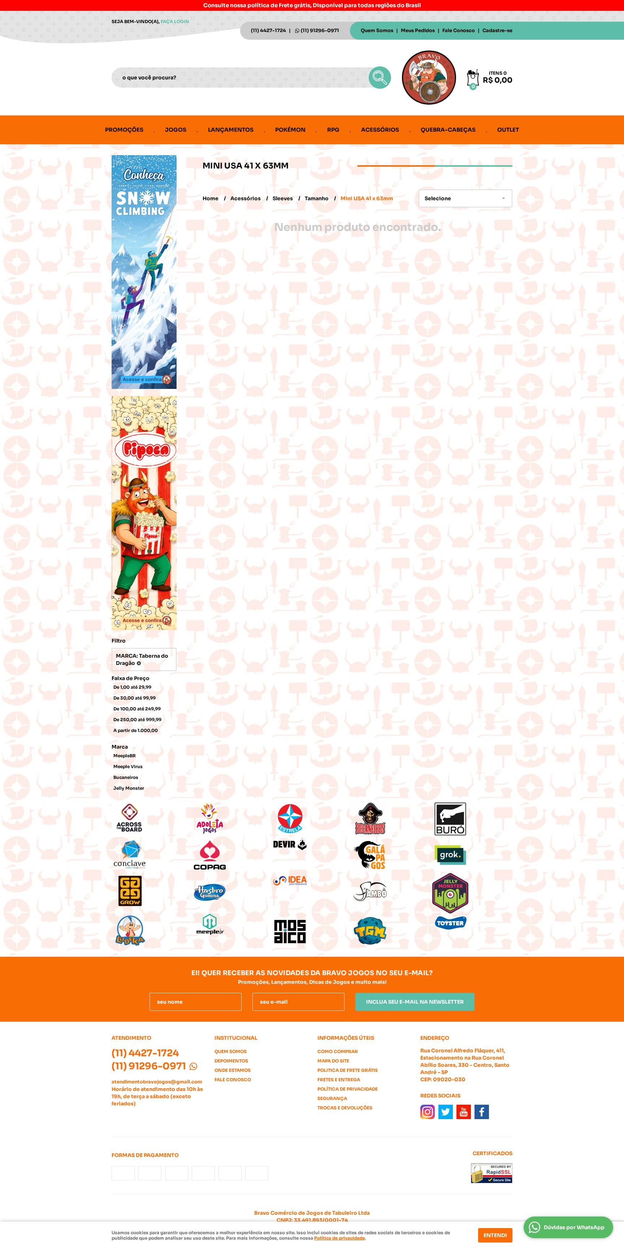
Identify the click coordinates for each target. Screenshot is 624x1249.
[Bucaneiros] (392, 819)
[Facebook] (481, 1112)
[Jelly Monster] (472, 893)
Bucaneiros (125, 777)
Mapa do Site (333, 1061)
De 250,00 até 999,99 (137, 719)
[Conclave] (152, 855)
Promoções (124, 129)
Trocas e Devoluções (344, 1107)
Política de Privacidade (347, 1089)
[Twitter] (445, 1112)
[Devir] (312, 845)
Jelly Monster (128, 788)
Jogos (175, 129)
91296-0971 (320, 30)
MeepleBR (124, 755)
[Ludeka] (152, 931)
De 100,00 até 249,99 (137, 708)
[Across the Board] (152, 819)
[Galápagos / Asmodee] (392, 855)
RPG (333, 129)
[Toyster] (472, 922)
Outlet (508, 129)
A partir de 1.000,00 (135, 730)
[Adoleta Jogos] (232, 819)
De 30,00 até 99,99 (134, 698)
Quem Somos (377, 30)
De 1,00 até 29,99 (132, 687)
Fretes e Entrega (338, 1079)
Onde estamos (232, 1070)
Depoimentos (231, 1061)
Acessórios (380, 129)
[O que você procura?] (380, 77)
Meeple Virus (128, 766)
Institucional (235, 1038)
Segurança (332, 1098)
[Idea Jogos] (312, 881)
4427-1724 (268, 30)
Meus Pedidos (418, 30)
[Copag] (232, 855)
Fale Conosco (458, 30)
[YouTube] (463, 1112)
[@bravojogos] (427, 1112)
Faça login (175, 21)
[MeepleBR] (232, 924)
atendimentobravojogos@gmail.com (157, 1082)
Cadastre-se (497, 30)
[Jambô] (392, 891)
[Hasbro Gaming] (232, 891)
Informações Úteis (345, 1038)
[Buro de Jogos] (472, 819)
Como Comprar (337, 1051)
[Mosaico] (312, 931)
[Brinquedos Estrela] (312, 819)
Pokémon (290, 129)
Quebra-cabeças (448, 129)
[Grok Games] (472, 855)
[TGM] (392, 931)
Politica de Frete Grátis (347, 1070)
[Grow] (152, 891)
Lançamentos (231, 129)
